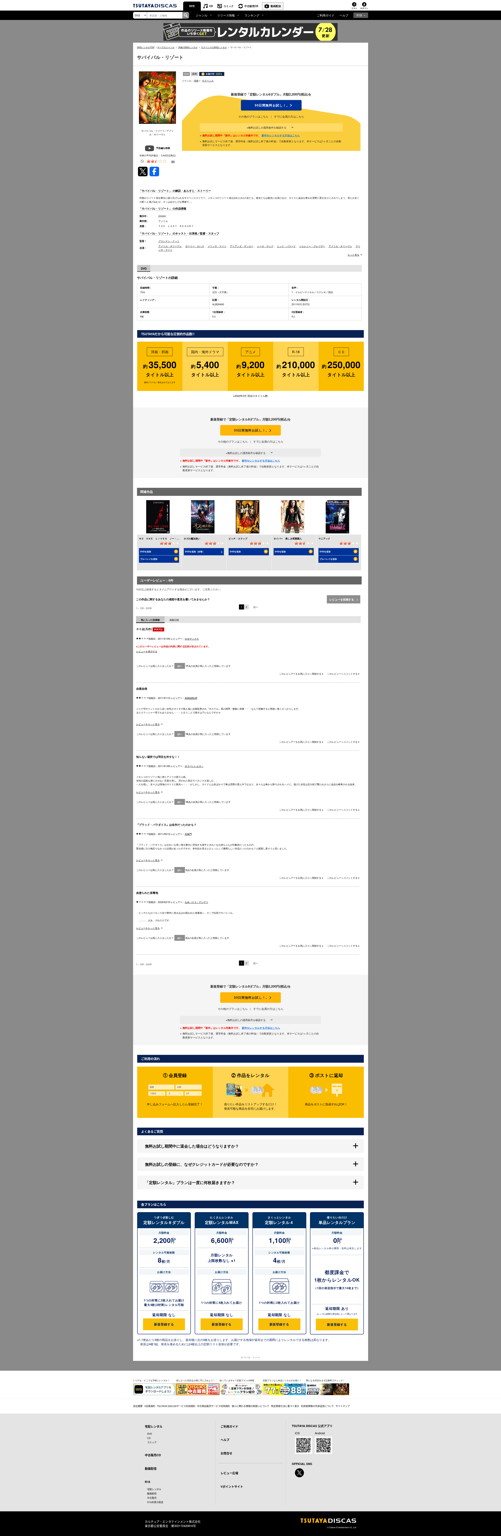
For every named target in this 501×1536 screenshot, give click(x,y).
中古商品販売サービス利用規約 (213, 1406)
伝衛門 (188, 834)
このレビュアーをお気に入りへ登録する (300, 673)
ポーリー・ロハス (194, 246)
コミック (228, 6)
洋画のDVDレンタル (187, 47)
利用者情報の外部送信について (317, 1406)
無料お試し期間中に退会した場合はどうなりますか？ (192, 1146)
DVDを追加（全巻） (195, 551)
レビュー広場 (229, 1473)
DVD (192, 6)
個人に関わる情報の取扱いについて (250, 1406)
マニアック (324, 538)
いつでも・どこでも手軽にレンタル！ (151, 1380)
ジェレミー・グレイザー (312, 246)
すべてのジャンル (166, 47)
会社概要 (137, 1406)
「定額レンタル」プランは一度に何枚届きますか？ (190, 1182)
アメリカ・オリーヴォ (170, 246)
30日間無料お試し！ (271, 105)
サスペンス (208, 80)
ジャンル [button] (201, 15)
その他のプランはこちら (253, 116)
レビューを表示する (146, 651)
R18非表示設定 (155, 1502)
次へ (255, 607)
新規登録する (164, 1324)
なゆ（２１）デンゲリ (196, 902)
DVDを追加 (145, 551)
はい (179, 666)
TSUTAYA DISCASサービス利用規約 (176, 1406)
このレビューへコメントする (342, 673)
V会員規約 (149, 1406)
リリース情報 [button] (226, 15)
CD (211, 6)
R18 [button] (359, 15)
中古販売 (152, 1497)
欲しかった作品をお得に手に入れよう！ (195, 1380)
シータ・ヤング (265, 246)
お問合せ (226, 1453)
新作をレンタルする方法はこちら (281, 135)
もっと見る (353, 255)
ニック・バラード (286, 246)
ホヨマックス (192, 638)
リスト (354, 8)
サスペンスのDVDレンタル (214, 47)
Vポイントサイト (232, 1486)
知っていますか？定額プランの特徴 (237, 1380)
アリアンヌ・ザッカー (241, 246)
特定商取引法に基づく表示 (285, 1406)
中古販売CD (251, 6)
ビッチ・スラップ (238, 538)
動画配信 (276, 6)
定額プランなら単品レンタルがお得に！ (282, 1380)
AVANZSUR (191, 698)
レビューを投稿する (342, 599)
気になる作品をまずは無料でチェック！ (325, 1380)
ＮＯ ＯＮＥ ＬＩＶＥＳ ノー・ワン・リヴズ (165, 538)
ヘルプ (344, 15)
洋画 (196, 80)
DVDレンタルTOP (145, 47)
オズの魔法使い (192, 538)
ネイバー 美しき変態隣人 (288, 538)
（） (173, 161)
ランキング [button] (252, 15)
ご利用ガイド (325, 15)
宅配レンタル (154, 1489)
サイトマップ (343, 1406)
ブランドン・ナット (168, 241)
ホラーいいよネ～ (194, 766)
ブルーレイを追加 (148, 558)
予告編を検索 (163, 148)
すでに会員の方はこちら (289, 116)
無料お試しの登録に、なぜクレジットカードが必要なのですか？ (202, 1164)
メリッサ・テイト (217, 246)
